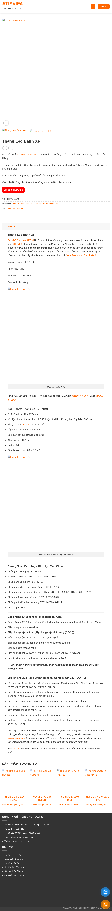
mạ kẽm (26, 424)
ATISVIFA (12, 3)
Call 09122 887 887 (28, 154)
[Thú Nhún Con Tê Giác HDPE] (97, 781)
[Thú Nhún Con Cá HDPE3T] (42, 781)
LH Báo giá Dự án (13, 190)
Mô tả (11, 226)
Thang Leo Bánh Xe (15, 208)
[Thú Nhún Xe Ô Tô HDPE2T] (69, 781)
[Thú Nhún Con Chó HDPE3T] (14, 781)
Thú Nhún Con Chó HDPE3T (14, 798)
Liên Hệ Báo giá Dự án (12, 804)
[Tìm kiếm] (93, 6)
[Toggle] (5, 226)
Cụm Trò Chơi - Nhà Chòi (22, 204)
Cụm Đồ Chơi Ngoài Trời (21, 240)
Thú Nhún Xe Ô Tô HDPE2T (70, 798)
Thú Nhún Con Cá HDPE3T (42, 798)
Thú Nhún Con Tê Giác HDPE (97, 798)
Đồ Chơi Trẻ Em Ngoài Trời (46, 204)
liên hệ (15, 748)
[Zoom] (6, 123)
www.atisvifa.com (17, 738)
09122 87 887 (80, 396)
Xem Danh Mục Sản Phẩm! (81, 255)
